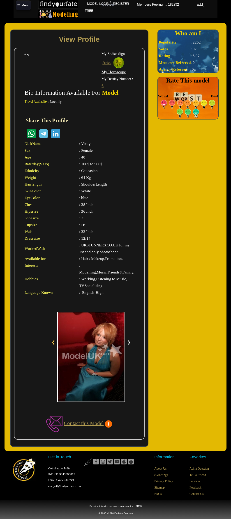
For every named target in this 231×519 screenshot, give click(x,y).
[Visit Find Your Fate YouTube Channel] (116, 462)
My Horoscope (114, 72)
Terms (138, 506)
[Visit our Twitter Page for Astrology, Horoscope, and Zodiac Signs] (109, 462)
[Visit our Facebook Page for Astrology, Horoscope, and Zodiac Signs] (95, 462)
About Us (160, 468)
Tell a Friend (197, 475)
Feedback (195, 487)
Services (194, 481)
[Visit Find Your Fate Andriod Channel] (130, 462)
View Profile (79, 39)
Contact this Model (84, 423)
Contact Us (196, 494)
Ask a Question (199, 468)
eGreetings (161, 475)
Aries (106, 62)
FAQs (158, 494)
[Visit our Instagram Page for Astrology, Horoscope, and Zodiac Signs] (102, 462)
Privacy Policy (163, 481)
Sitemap (159, 487)
